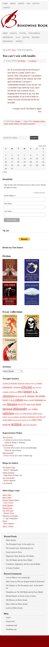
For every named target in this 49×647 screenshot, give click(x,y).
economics (6, 392)
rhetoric (16, 123)
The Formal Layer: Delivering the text (19, 548)
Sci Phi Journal (8, 445)
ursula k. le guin (26, 420)
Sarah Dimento (8, 505)
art (32, 383)
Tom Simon (21, 61)
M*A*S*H (36, 3)
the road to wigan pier (27, 123)
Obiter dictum (11, 540)
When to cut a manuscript (21, 577)
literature (12, 404)
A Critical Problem (12, 568)
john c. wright (28, 400)
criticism (26, 387)
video (34, 420)
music (38, 404)
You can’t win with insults (19, 55)
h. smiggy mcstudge (35, 396)
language (39, 400)
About (13, 3)
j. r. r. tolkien (16, 399)
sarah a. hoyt (18, 413)
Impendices (8, 37)
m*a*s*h (22, 404)
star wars (10, 417)
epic (16, 392)
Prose (18, 641)
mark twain (30, 404)
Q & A (18, 37)
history (6, 400)
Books (21, 3)
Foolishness (34, 33)
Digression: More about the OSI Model (20, 556)
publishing (8, 413)
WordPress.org (11, 629)
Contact (6, 8)
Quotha (25, 37)
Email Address (10, 195)
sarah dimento (27, 413)
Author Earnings (8, 473)
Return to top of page (24, 638)
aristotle (28, 383)
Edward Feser (7, 508)
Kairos (5, 521)
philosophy (20, 408)
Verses (19, 41)
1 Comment (32, 61)
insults (11, 123)
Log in (8, 617)
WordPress (42, 641)
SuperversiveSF (8, 453)
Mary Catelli (7, 497)
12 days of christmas (10, 383)
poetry (30, 409)
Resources (8, 41)
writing (16, 424)
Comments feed (11, 625)
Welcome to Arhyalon (10, 516)
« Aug (5, 172)
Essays (13, 33)
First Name (8, 203)
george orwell (19, 396)
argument (36, 121)
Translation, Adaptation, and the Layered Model (23, 564)
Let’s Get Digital (8, 478)
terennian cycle (33, 417)
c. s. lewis (38, 383)
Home (5, 3)
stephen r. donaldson (20, 417)
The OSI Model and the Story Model (19, 560)
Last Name (8, 211)
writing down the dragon (29, 425)
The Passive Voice (9, 467)
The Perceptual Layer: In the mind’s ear (20, 544)
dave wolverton (36, 387)
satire (35, 413)
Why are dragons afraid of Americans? (31, 581)
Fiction (22, 33)
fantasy (27, 391)
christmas (17, 387)
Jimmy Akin (7, 495)
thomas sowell (17, 420)
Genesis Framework (30, 641)
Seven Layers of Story (14, 552)
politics (35, 409)
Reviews (36, 37)
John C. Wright (8, 526)
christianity (8, 387)
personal (7, 408)
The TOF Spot (8, 511)
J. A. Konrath (7, 483)
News (5, 33)
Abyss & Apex (8, 437)
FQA (28, 3)
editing (11, 392)
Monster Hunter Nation (11, 500)
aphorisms (21, 383)
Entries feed (10, 621)
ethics (20, 391)
